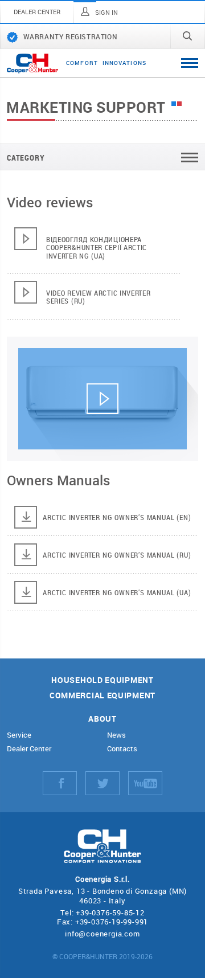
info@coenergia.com (102, 933)
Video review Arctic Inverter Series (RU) (98, 297)
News (116, 735)
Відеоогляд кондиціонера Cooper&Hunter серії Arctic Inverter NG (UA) (96, 247)
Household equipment (102, 680)
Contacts (122, 749)
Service (19, 735)
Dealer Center (29, 749)
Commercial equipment (102, 696)
